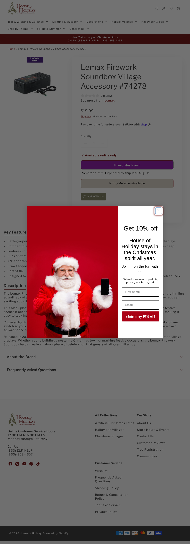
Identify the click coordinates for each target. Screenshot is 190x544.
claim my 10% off (140, 316)
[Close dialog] (158, 211)
